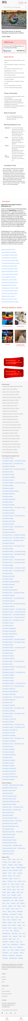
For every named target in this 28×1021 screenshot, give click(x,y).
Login (3, 981)
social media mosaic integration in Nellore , (10, 268)
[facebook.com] (4, 1013)
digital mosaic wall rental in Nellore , (8, 249)
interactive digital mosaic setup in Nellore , (10, 255)
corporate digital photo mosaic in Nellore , (10, 257)
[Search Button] (25, 7)
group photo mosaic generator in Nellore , (10, 293)
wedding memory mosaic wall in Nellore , (9, 279)
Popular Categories (7, 783)
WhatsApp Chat (21, 50)
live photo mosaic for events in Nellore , (9, 252)
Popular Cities (5, 857)
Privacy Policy (4, 996)
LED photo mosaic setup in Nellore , (8, 296)
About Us (4, 977)
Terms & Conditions (6, 991)
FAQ (3, 989)
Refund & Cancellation (6, 993)
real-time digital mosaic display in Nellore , (9, 266)
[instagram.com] (17, 1013)
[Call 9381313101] (4, 51)
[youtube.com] (12, 1013)
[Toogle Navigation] (25, 3)
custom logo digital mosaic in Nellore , (9, 277)
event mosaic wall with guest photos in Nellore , (11, 263)
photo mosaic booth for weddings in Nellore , (10, 260)
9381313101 (8, 51)
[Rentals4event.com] (4, 3)
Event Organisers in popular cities (10, 456)
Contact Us (4, 979)
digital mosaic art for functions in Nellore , (9, 299)
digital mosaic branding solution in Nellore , (10, 271)
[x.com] (8, 1013)
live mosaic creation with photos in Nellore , (10, 274)
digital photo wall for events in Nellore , (9, 285)
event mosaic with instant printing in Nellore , (10, 301)
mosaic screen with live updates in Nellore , (10, 290)
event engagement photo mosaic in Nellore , (10, 288)
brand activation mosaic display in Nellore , (10, 282)
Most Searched (5, 384)
